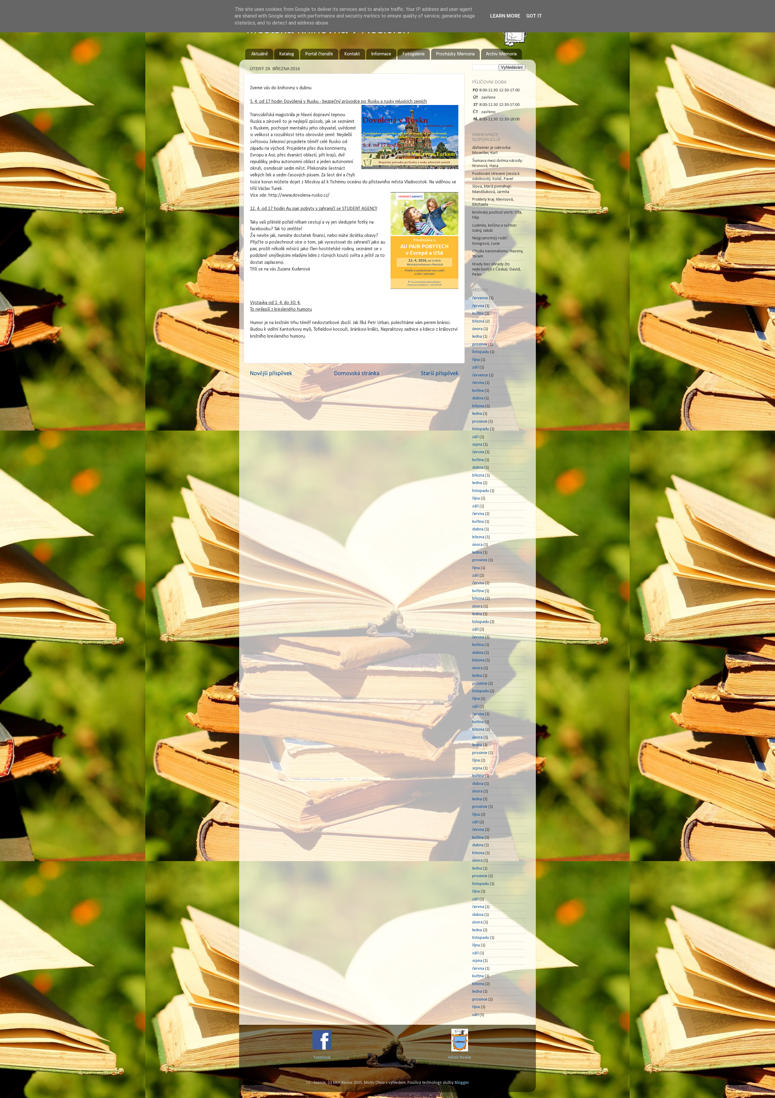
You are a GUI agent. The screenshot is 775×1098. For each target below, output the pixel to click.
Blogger (462, 1082)
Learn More (505, 16)
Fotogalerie (413, 54)
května (478, 313)
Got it (534, 16)
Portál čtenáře (319, 54)
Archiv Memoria (501, 54)
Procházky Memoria (455, 54)
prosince (479, 344)
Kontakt (352, 54)
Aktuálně (259, 54)
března (478, 321)
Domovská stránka (356, 374)
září (475, 367)
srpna (477, 444)
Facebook (322, 1057)
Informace (381, 54)
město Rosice (459, 1057)
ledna (477, 336)
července (480, 298)
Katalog (286, 54)
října (476, 360)
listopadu (480, 352)
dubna (477, 398)
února (477, 329)
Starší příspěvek (440, 374)
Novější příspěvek (271, 374)
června (478, 306)
